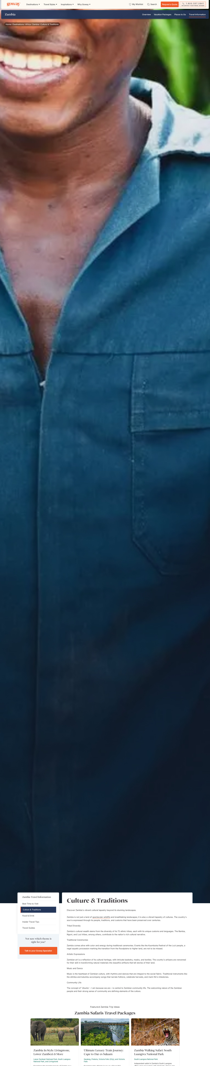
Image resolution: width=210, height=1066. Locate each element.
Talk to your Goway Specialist (38, 950)
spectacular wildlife (101, 917)
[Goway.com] (14, 4)
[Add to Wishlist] (76, 1022)
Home (8, 24)
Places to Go (180, 14)
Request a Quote (169, 4)
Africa (28, 24)
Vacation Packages (162, 14)
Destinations (18, 24)
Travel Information (197, 14)
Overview (146, 14)
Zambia (35, 24)
